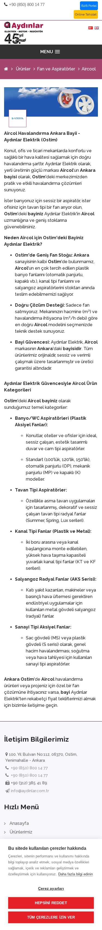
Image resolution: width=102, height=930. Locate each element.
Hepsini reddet (51, 903)
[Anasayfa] (6, 68)
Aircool (89, 68)
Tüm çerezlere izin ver (51, 917)
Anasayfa (19, 823)
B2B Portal (89, 6)
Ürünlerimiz (21, 832)
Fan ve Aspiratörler (56, 68)
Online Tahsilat (86, 14)
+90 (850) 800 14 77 (27, 4)
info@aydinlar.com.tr (30, 790)
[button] (51, 51)
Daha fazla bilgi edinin (75, 874)
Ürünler (23, 68)
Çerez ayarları (51, 889)
